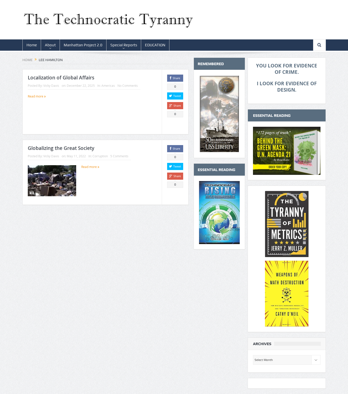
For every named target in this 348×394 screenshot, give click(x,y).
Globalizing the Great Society (61, 148)
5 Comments (119, 156)
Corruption (100, 156)
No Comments (127, 85)
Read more (36, 96)
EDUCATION (155, 45)
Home (31, 45)
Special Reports (123, 45)
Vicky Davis (51, 85)
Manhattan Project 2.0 (83, 45)
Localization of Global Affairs (61, 77)
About (50, 45)
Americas (108, 85)
